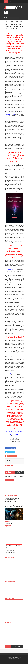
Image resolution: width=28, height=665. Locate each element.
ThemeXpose (16, 658)
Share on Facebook (11, 448)
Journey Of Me (15, 657)
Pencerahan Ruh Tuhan (10, 552)
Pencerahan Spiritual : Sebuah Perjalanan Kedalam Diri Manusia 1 (13, 499)
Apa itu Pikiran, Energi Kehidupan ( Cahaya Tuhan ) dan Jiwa (15, 115)
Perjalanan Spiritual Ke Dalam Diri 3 (13, 545)
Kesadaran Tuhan (9, 554)
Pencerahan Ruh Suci (10, 550)
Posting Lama (21, 476)
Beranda (15, 476)
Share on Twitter (11, 452)
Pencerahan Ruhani (9, 547)
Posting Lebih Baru (8, 476)
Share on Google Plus (12, 455)
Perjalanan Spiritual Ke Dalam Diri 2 (13, 543)
